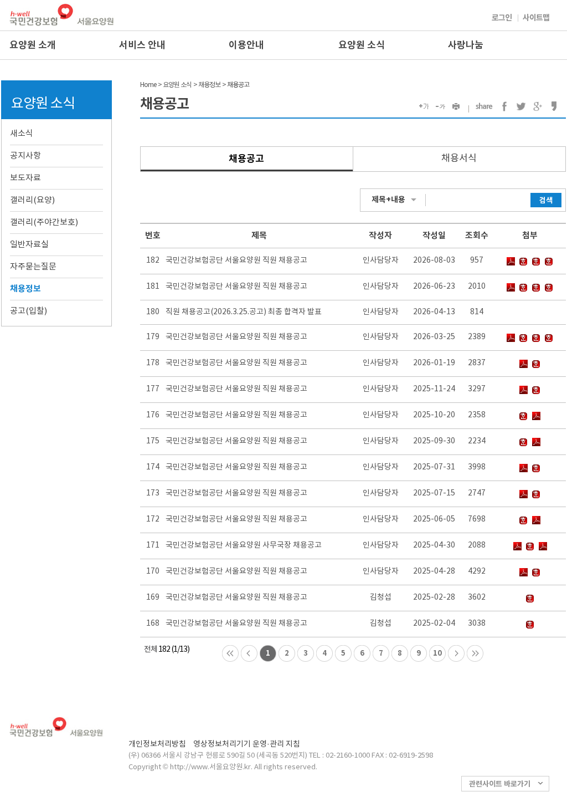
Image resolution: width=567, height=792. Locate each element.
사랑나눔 (465, 45)
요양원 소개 (32, 45)
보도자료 (25, 178)
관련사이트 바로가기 (499, 784)
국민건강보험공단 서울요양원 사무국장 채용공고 (244, 545)
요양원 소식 (361, 45)
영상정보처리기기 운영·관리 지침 (246, 744)
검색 (546, 200)
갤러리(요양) (32, 200)
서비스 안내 (142, 45)
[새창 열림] (504, 106)
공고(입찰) (28, 311)
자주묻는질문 (33, 267)
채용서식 (459, 158)
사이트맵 (536, 18)
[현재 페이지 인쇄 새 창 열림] (457, 107)
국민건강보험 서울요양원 (62, 14)
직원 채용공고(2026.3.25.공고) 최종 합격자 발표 (244, 312)
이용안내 (246, 45)
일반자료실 (29, 244)
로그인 (502, 18)
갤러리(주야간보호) (44, 222)
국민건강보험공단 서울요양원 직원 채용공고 (236, 260)
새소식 (21, 134)
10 (437, 653)
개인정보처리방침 (157, 744)
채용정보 (25, 289)
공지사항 (25, 156)
